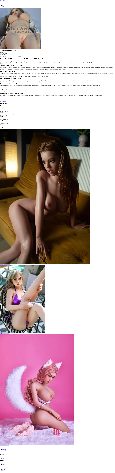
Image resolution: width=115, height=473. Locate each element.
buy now (1, 55)
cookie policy (4, 469)
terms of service (4, 468)
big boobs (3, 457)
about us (3, 464)
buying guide (4, 3)
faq (2, 5)
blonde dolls (4, 449)
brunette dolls (4, 450)
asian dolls (3, 451)
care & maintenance (5, 4)
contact (3, 470)
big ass (3, 458)
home (1, 7)
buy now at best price (3, 101)
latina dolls (3, 452)
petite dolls (3, 456)
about (3, 6)
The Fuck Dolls (2, 0)
